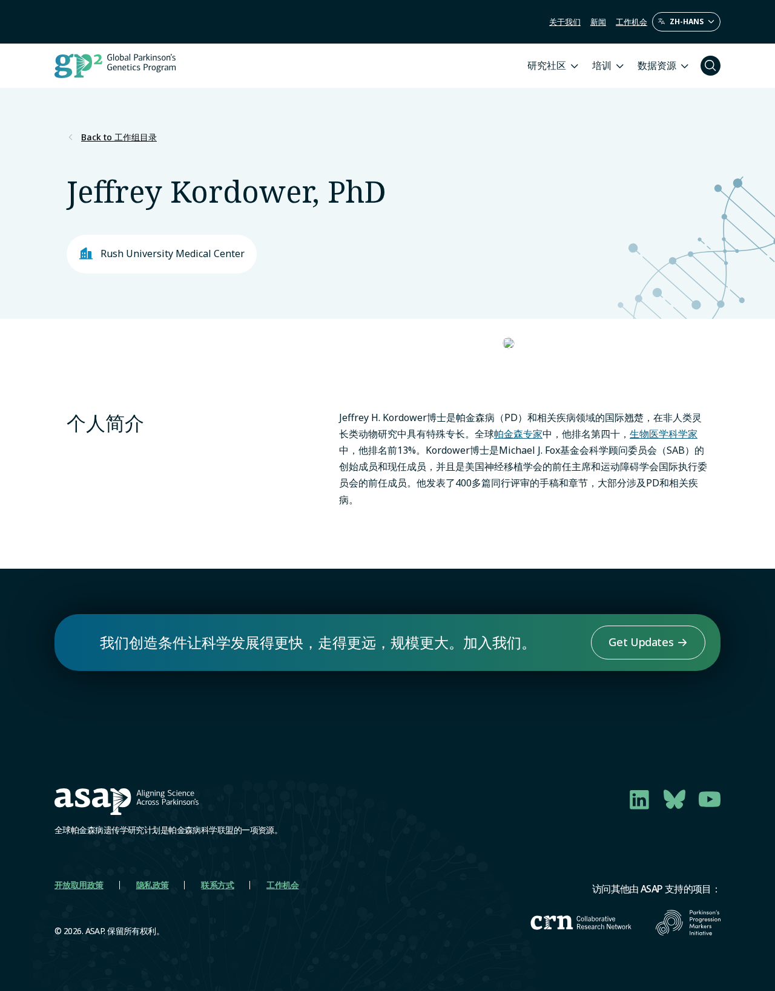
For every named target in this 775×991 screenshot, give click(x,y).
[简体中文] (686, 21)
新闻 (598, 21)
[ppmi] (688, 922)
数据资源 (657, 65)
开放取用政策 (79, 885)
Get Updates (640, 642)
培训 (602, 65)
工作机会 (631, 21)
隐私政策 (152, 885)
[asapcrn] (581, 922)
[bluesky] (674, 799)
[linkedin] (639, 799)
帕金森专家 (518, 433)
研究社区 (546, 65)
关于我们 (565, 21)
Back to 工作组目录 (119, 137)
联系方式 (217, 885)
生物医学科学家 (664, 433)
